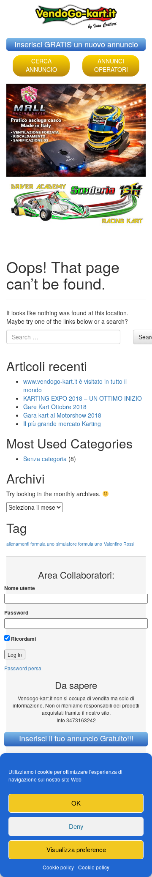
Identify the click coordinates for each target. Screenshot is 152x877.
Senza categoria (45, 458)
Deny (76, 826)
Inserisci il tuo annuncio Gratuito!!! (76, 737)
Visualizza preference (76, 849)
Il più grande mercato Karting (62, 423)
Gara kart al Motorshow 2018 (62, 415)
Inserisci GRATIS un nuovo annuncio (76, 43)
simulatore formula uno (79, 544)
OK (76, 802)
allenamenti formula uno (30, 544)
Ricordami (23, 638)
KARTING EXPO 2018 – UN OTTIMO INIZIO (82, 398)
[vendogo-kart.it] (76, 14)
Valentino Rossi (119, 544)
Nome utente (19, 588)
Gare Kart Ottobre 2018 (55, 406)
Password (16, 612)
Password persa (22, 668)
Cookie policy (58, 867)
